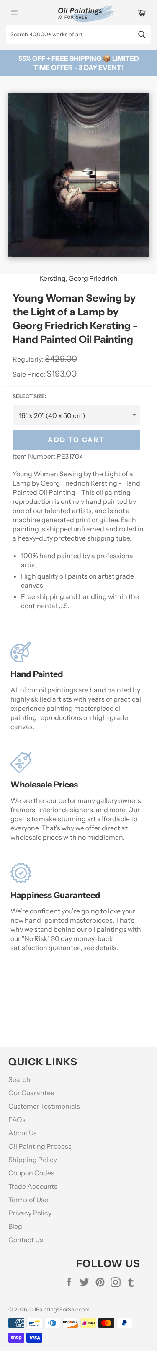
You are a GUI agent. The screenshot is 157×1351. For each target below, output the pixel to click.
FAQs (17, 1119)
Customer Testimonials (44, 1106)
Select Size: (29, 396)
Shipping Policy (32, 1159)
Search (19, 1079)
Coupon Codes (31, 1173)
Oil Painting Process (40, 1146)
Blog (15, 1226)
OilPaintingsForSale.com (59, 1309)
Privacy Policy (29, 1213)
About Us (22, 1133)
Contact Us (25, 1239)
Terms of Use (28, 1199)
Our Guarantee (31, 1093)
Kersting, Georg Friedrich (78, 278)
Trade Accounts (32, 1186)
